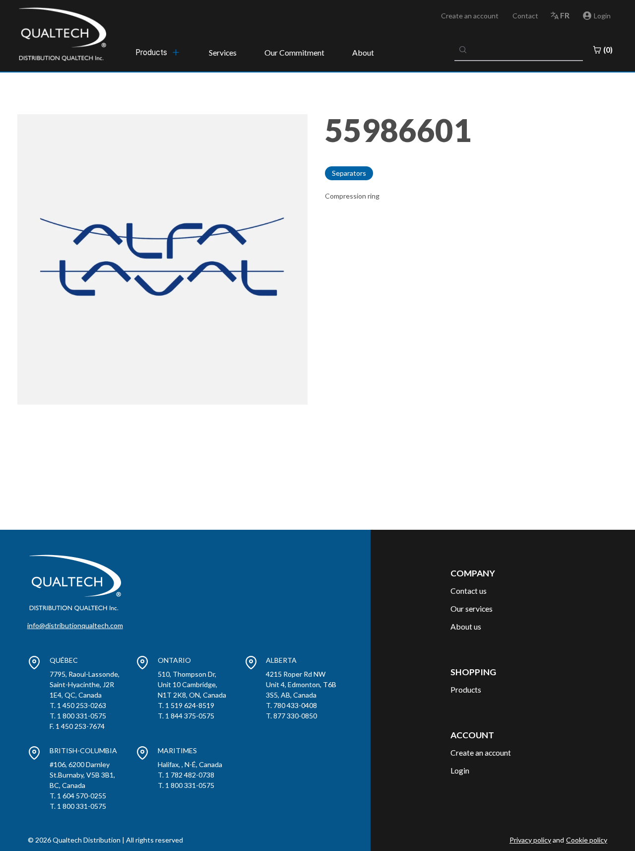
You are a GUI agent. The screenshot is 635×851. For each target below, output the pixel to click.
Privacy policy (530, 840)
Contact (525, 15)
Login (459, 770)
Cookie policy (586, 840)
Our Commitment (294, 52)
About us (465, 626)
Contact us (468, 590)
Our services (471, 608)
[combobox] (518, 49)
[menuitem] (158, 52)
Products (465, 689)
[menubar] (158, 52)
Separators (349, 173)
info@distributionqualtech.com (75, 625)
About (363, 52)
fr (565, 15)
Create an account (470, 15)
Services (223, 52)
